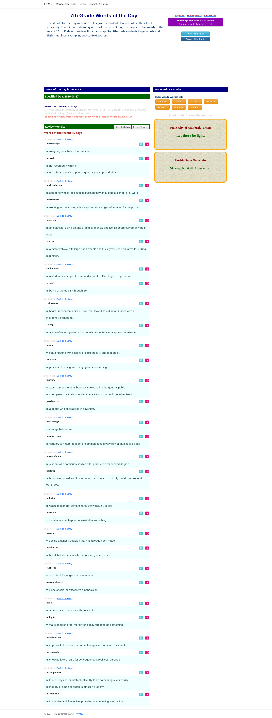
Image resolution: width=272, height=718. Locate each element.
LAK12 (48, 4)
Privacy (82, 4)
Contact (93, 4)
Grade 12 (195, 107)
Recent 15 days (140, 127)
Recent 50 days (122, 127)
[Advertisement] (136, 66)
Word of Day (62, 4)
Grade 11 (178, 107)
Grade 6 (162, 101)
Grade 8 (195, 101)
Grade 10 (162, 107)
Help (73, 4)
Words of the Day (195, 33)
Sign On (103, 4)
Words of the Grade (195, 39)
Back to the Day (64, 139)
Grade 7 (178, 101)
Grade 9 (211, 101)
